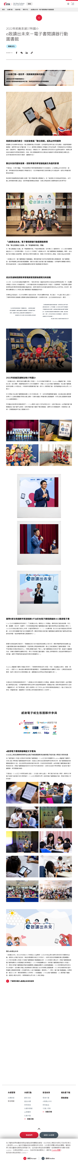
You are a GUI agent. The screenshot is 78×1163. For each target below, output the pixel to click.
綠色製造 (27, 1105)
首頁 (3, 9)
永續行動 (9, 9)
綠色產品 (46, 1105)
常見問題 (11, 1101)
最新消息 (27, 1098)
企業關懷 (27, 1112)
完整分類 (30, 1119)
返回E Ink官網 (49, 1135)
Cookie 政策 (56, 1150)
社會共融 (17, 9)
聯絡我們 (29, 1135)
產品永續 (27, 1101)
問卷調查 (64, 1098)
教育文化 (25, 9)
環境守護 (46, 1098)
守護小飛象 (47, 1108)
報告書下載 (65, 1092)
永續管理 (11, 1092)
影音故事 (46, 1092)
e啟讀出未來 (47, 1101)
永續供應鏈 (28, 1108)
